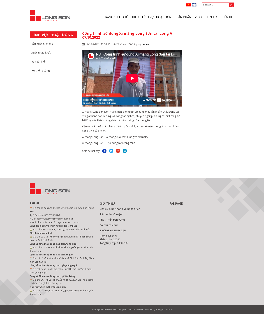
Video (146, 44)
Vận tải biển (38, 61)
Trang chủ (111, 17)
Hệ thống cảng (40, 70)
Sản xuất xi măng (42, 43)
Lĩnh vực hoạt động (157, 17)
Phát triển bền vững (112, 219)
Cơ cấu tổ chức (109, 225)
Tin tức (213, 17)
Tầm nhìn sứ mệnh (111, 214)
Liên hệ (227, 17)
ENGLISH (194, 4)
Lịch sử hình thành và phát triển (120, 209)
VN (188, 4)
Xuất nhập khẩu (41, 52)
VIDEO (199, 17)
